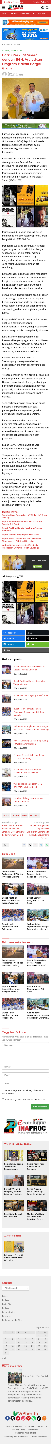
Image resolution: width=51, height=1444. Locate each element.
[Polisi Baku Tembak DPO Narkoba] (14, 1205)
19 (19, 1346)
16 (45, 1342)
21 (32, 1346)
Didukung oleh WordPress (16, 1436)
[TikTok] (39, 1418)
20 (25, 1346)
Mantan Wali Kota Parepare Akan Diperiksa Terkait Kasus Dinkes (35, 1217)
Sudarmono (12, 73)
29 (39, 1349)
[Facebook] (7, 1418)
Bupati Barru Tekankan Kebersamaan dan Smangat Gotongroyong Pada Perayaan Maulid (13, 828)
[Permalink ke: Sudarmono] (4, 74)
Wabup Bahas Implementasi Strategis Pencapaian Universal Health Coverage (20, 546)
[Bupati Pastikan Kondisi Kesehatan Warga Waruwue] (13, 889)
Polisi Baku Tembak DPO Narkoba (13, 1215)
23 (45, 1346)
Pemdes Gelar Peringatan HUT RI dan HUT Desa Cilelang (24, 516)
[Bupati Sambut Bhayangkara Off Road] (38, 889)
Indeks (5, 1296)
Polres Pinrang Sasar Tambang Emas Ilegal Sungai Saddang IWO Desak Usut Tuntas (37, 1191)
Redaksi (5, 1300)
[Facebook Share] (24, 845)
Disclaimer (7, 1316)
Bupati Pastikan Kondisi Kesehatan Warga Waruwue (22, 529)
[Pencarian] (47, 7)
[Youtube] (28, 1418)
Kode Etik (6, 1304)
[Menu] (4, 7)
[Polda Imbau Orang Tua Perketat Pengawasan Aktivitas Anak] (14, 1155)
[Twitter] (12, 1418)
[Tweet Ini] (30, 845)
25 (12, 1349)
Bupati (16, 815)
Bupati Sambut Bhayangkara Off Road (20, 534)
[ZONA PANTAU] (15, 7)
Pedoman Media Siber (12, 1320)
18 (12, 1346)
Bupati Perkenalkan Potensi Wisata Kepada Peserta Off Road (22, 522)
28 (32, 1349)
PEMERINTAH (16, 50)
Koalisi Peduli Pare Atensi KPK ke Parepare (35, 1166)
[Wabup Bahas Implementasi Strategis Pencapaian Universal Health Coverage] (38, 915)
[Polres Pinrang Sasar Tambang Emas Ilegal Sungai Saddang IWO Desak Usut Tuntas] (37, 1180)
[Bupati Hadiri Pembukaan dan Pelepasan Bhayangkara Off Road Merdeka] (13, 915)
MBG (24, 815)
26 (19, 1349)
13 (25, 1342)
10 (6, 1342)
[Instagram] (23, 1418)
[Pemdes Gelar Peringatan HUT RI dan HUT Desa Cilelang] (13, 863)
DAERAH (5, 50)
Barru (6, 815)
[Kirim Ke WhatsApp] (47, 845)
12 (19, 1342)
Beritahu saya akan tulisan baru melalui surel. (25, 1099)
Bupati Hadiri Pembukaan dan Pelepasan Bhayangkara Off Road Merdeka (21, 539)
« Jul (4, 1358)
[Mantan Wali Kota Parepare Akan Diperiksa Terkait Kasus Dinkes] (37, 1205)
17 (6, 1346)
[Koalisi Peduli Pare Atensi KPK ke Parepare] (37, 1155)
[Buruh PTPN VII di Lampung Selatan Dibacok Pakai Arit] (14, 1180)
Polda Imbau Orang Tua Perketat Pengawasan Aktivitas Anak (13, 1166)
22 (39, 1346)
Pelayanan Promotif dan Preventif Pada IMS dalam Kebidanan (13, 1258)
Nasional (34, 815)
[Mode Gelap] (42, 7)
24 (6, 1349)
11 (12, 1342)
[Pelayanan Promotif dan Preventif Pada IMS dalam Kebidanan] (14, 1246)
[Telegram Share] (41, 845)
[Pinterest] (18, 1418)
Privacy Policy (8, 1312)
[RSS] (44, 1418)
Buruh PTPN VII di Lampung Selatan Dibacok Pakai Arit (13, 1191)
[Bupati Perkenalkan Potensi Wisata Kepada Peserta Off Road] (38, 863)
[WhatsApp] (33, 1418)
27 (25, 1349)
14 (32, 1342)
